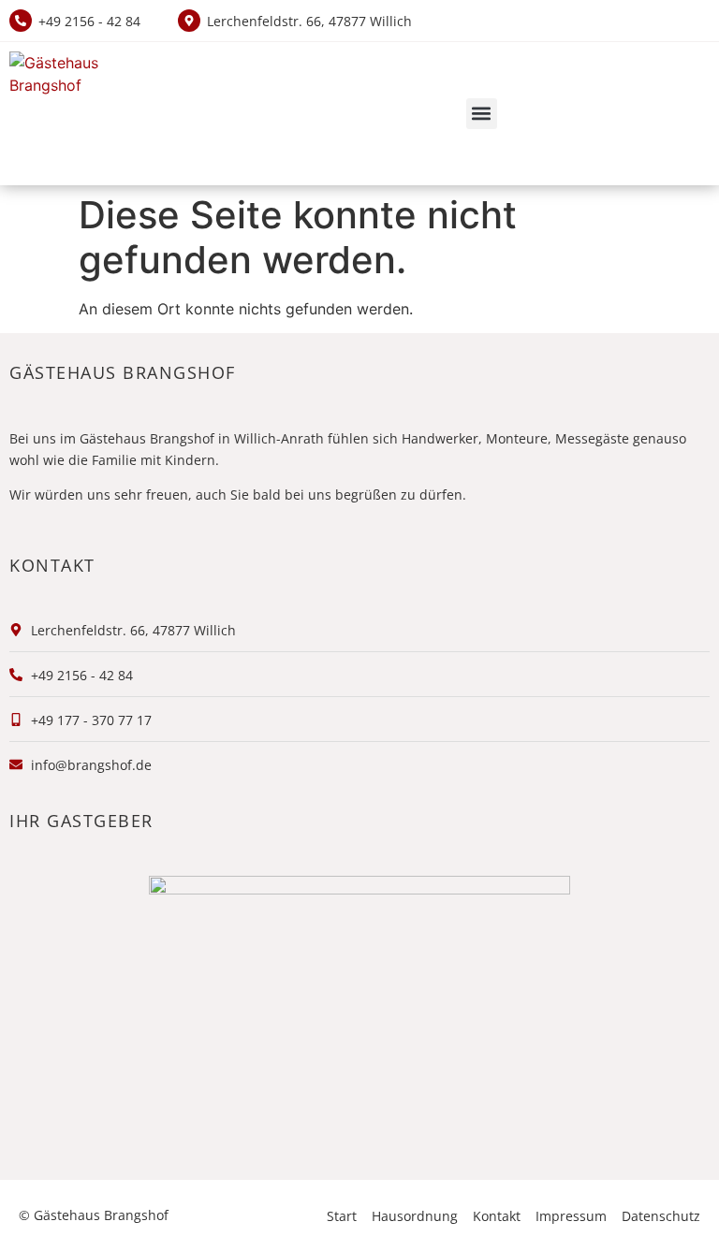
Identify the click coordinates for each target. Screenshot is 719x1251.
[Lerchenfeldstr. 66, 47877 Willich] (189, 20)
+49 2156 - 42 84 (89, 21)
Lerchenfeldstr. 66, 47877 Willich (309, 21)
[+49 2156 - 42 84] (20, 20)
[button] (481, 113)
